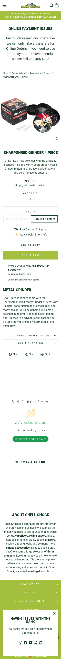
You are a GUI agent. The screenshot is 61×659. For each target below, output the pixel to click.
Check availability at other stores (23, 279)
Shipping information (30, 335)
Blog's (29, 592)
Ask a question (31, 343)
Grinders (47, 73)
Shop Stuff (29, 584)
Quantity (30, 193)
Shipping (19, 185)
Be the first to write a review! (30, 439)
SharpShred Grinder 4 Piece (15, 77)
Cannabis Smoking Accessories (26, 73)
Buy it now (30, 255)
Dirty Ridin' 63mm (16, 218)
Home (6, 73)
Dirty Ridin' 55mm (44, 218)
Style (30, 212)
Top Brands (29, 609)
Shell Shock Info (29, 601)
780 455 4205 (39, 59)
